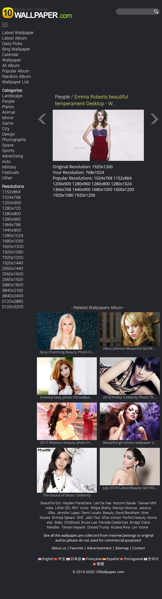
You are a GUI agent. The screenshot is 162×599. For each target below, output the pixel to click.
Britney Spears (63, 517)
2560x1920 (12, 279)
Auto (6, 161)
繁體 (100, 563)
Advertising (12, 156)
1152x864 (11, 191)
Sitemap (122, 548)
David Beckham (127, 512)
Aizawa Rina (120, 527)
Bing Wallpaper (16, 49)
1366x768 (11, 224)
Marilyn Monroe (125, 507)
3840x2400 (12, 295)
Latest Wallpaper (18, 32)
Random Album (16, 76)
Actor (84, 507)
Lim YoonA (140, 527)
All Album (11, 65)
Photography (14, 139)
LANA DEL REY (66, 507)
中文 (62, 558)
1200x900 (11, 202)
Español (113, 558)
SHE (80, 517)
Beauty (108, 512)
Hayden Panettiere (77, 502)
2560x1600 (12, 273)
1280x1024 (12, 235)
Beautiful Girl (50, 502)
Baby (58, 522)
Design (8, 134)
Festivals (10, 172)
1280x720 (11, 208)
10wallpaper (39, 12)
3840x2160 (12, 290)
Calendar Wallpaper (11, 57)
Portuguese (133, 558)
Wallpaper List (15, 81)
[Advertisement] (98, 58)
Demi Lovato (91, 512)
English (48, 558)
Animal (8, 112)
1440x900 (11, 230)
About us (59, 548)
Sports (8, 150)
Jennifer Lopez (68, 512)
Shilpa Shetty (100, 507)
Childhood (72, 522)
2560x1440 (12, 268)
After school (111, 517)
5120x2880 (12, 301)
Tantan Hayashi (73, 527)
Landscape (12, 95)
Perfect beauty (134, 517)
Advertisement (99, 548)
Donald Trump (98, 527)
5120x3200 (12, 306)
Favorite (76, 548)
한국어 (153, 558)
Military (9, 166)
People (8, 101)
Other (7, 177)
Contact (138, 548)
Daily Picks (12, 43)
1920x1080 (12, 252)
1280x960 (11, 219)
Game (7, 123)
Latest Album (14, 38)
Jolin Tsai (92, 517)
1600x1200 (13, 246)
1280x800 (11, 213)
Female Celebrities (113, 522)
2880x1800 (12, 284)
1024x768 (11, 197)
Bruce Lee (89, 522)
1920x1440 (12, 262)
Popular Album (16, 70)
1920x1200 (12, 257)
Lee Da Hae (102, 502)
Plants (8, 106)
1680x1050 (12, 241)
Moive (7, 117)
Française (94, 558)
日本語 (75, 558)
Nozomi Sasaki (124, 502)
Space (8, 145)
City (5, 128)
